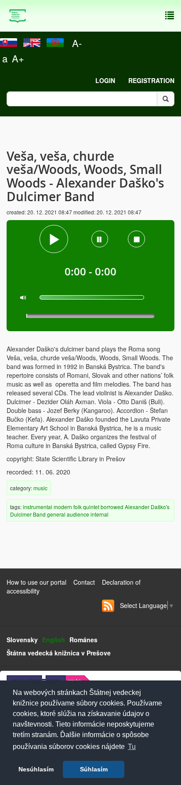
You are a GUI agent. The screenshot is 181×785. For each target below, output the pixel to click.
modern (63, 506)
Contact (84, 582)
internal (99, 514)
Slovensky (22, 639)
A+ (18, 58)
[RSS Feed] (108, 606)
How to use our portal (36, 582)
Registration (151, 80)
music (40, 488)
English (53, 639)
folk (77, 506)
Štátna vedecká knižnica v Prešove (59, 652)
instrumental (37, 506)
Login (105, 80)
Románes (83, 639)
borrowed (112, 506)
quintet (91, 506)
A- (77, 43)
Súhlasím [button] (94, 769)
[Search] (165, 98)
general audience (68, 514)
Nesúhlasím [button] (36, 769)
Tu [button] (132, 746)
